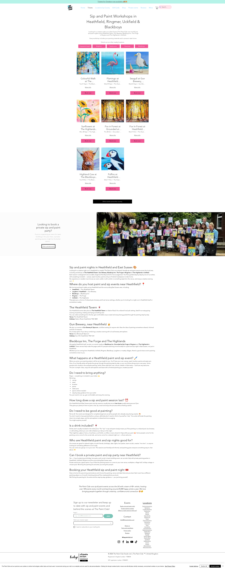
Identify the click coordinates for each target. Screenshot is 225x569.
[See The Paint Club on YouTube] (132, 542)
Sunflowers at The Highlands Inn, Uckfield (88, 128)
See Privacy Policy (170, 566)
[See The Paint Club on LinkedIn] (127, 542)
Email (75, 512)
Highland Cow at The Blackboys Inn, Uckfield (88, 175)
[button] (157, 8)
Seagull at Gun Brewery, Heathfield (137, 80)
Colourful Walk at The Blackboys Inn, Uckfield (88, 80)
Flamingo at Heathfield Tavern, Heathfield (113, 80)
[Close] (223, 566)
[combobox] (93, 523)
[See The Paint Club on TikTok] (136, 542)
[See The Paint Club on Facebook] (123, 542)
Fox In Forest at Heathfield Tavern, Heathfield (137, 128)
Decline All (204, 566)
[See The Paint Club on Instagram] (119, 542)
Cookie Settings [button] (193, 566)
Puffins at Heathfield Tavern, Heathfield (112, 175)
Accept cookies (215, 566)
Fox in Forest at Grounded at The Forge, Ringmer (112, 128)
